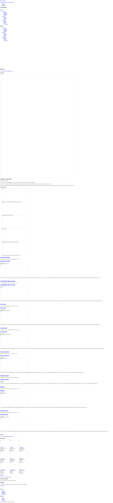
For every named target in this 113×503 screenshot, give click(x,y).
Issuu (3, 499)
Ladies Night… (2, 458)
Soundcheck (5, 30)
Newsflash (5, 12)
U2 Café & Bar (3, 328)
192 (10, 436)
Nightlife (3, 16)
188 (6, 436)
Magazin (3, 11)
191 (9, 436)
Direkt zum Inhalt (2, 0)
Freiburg (1, 2)
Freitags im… (12, 458)
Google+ (3, 498)
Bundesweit (12, 2)
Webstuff (5, 21)
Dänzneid (1, 447)
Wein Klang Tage (4, 410)
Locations (5, 17)
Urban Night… (2, 469)
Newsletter (3, 493)
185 (3, 436)
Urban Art (5, 22)
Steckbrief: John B (4, 375)
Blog (4, 15)
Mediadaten (3, 5)
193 (11, 436)
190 (8, 436)
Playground (3, 37)
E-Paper (3, 4)
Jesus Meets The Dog (5, 257)
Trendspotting (6, 24)
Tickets (5, 20)
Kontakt (3, 3)
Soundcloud (3, 500)
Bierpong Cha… (21, 469)
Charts (5, 19)
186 (4, 436)
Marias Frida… (21, 458)
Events (5, 33)
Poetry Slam (3, 304)
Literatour (5, 14)
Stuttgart (9, 2)
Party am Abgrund (4, 351)
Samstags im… (21, 447)
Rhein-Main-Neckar (5, 2)
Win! (4, 23)
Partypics (5, 18)
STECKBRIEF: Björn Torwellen (7, 281)
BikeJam (2, 386)
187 (5, 436)
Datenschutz (4, 494)
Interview (5, 29)
